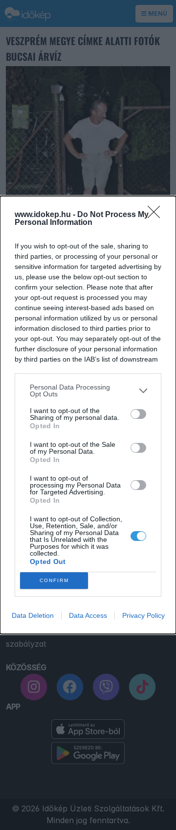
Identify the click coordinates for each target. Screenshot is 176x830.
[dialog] (88, 415)
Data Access (88, 615)
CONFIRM (54, 580)
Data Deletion (33, 615)
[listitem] (88, 390)
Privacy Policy (143, 615)
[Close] (157, 215)
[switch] (138, 414)
